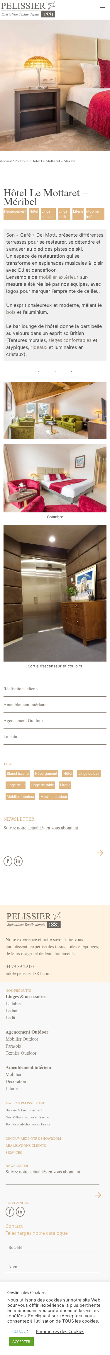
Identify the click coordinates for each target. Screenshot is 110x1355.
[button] (102, 7)
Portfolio (21, 161)
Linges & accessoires (26, 996)
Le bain (10, 736)
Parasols (13, 1046)
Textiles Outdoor (21, 1053)
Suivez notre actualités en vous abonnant (41, 827)
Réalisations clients (21, 688)
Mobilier (13, 1074)
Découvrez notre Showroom (33, 1138)
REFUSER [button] (20, 1331)
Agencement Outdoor (23, 720)
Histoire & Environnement (24, 1110)
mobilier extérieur (59, 277)
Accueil (6, 161)
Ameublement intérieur (25, 704)
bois (11, 312)
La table (13, 1003)
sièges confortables (70, 340)
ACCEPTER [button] (21, 1341)
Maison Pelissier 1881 (26, 1103)
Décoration (16, 1081)
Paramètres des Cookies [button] (60, 1331)
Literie (12, 1088)
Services (14, 1152)
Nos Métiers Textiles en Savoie (27, 1117)
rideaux (39, 347)
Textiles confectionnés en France (28, 1124)
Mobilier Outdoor (22, 1039)
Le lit (10, 1017)
